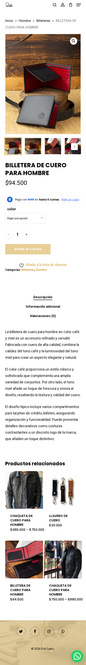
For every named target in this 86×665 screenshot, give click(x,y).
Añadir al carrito (28, 249)
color (11, 209)
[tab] (43, 297)
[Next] (74, 146)
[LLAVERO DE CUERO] (63, 490)
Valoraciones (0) (43, 316)
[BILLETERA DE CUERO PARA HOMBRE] (24, 559)
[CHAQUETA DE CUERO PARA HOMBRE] (24, 490)
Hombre (25, 21)
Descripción (42, 297)
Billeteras (43, 21)
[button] (78, 5)
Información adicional (43, 306)
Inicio (9, 21)
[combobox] (25, 218)
